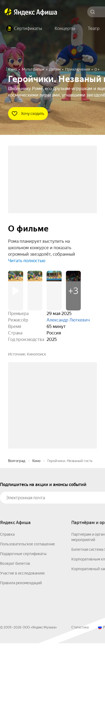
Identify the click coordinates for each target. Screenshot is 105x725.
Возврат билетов (15, 645)
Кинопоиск (36, 354)
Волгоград (16, 543)
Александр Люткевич (68, 320)
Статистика (80, 709)
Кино (36, 543)
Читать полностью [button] (26, 260)
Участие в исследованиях (22, 655)
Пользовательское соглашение (27, 626)
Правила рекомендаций (21, 664)
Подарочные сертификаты (23, 635)
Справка (7, 616)
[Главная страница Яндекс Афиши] (8, 11)
